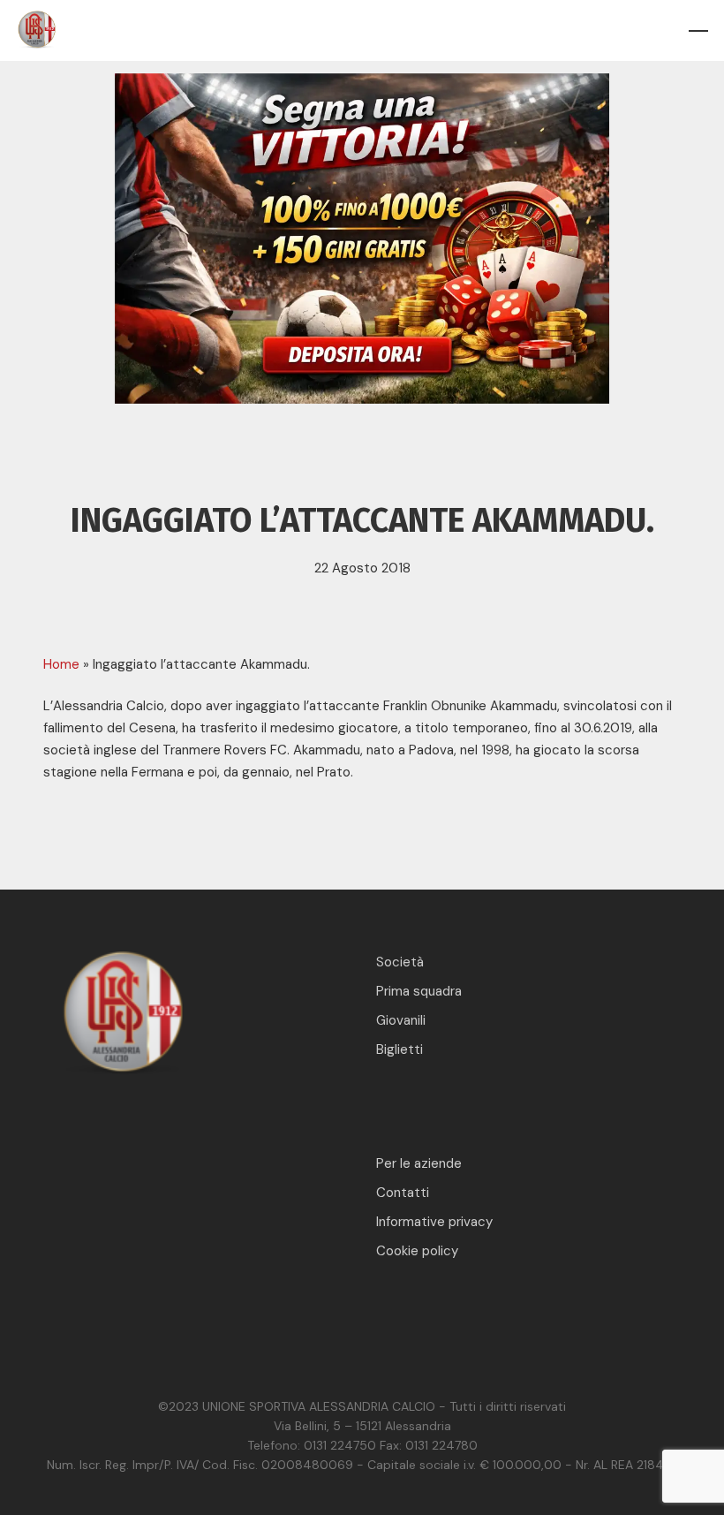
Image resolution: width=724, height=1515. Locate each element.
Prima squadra (419, 991)
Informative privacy (434, 1222)
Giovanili (401, 1020)
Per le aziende (419, 1163)
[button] (698, 31)
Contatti (402, 1192)
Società (400, 962)
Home (61, 664)
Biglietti (399, 1049)
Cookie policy (417, 1251)
